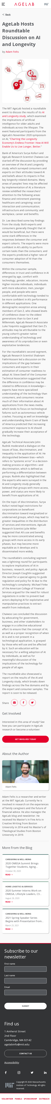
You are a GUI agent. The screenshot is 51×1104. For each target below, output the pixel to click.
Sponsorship (30, 1098)
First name (9, 963)
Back (8, 14)
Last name (9, 975)
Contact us (25, 1053)
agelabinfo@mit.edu (16, 1044)
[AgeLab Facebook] (5, 1073)
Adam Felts (12, 51)
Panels (18, 1098)
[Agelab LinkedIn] (45, 1073)
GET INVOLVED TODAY (25, 739)
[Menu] (3, 4)
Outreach (44, 1098)
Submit (25, 1006)
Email (7, 987)
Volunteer (7, 1098)
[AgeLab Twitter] (32, 1073)
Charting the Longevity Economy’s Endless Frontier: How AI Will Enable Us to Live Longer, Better (25, 142)
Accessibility (11, 1062)
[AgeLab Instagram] (19, 1073)
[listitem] (25, 866)
